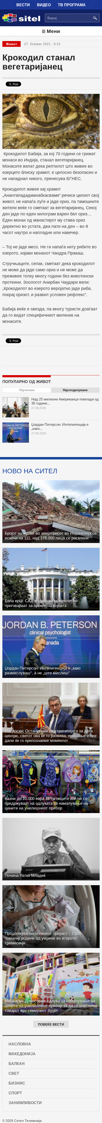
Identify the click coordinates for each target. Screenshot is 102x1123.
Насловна (20, 1044)
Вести (23, 5)
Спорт (15, 1093)
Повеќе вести (51, 1024)
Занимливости (25, 1103)
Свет (14, 1073)
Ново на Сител (29, 471)
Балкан (17, 1064)
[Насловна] (21, 21)
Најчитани (27, 390)
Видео (44, 5)
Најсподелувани (75, 390)
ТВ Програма (72, 5)
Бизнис (17, 1083)
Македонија (22, 1054)
